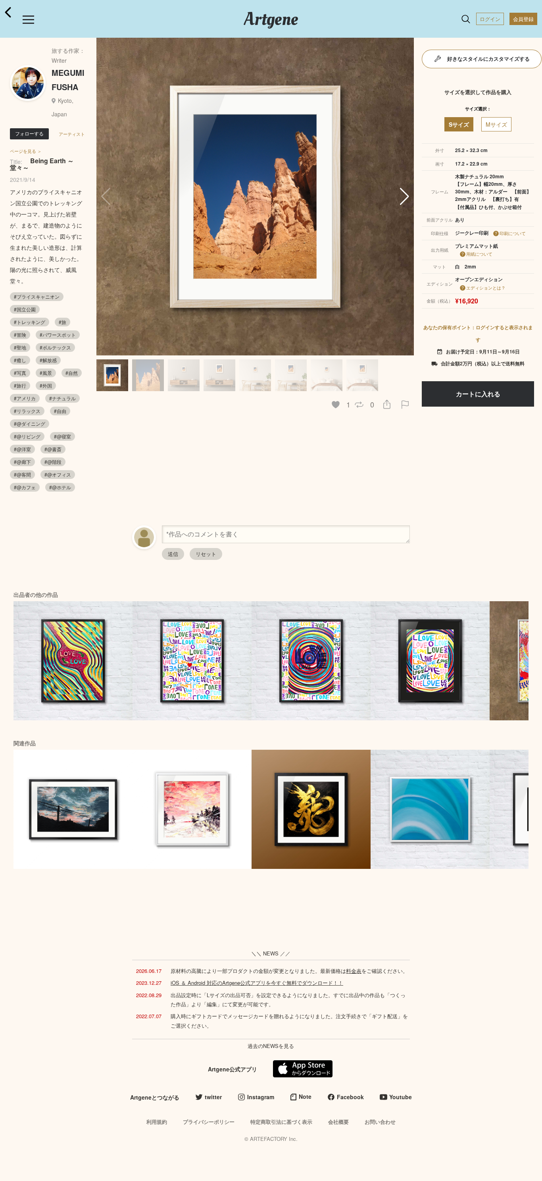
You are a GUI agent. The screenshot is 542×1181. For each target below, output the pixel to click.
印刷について (513, 233)
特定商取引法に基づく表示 (281, 1121)
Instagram (260, 1097)
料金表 (353, 971)
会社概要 (338, 1121)
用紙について (479, 254)
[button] (404, 196)
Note (305, 1096)
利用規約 (156, 1121)
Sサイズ (459, 124)
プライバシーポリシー (208, 1121)
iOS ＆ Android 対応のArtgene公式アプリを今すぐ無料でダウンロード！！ (257, 982)
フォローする (29, 133)
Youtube (400, 1097)
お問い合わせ (380, 1121)
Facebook (350, 1097)
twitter (213, 1097)
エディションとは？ (485, 287)
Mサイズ (496, 124)
